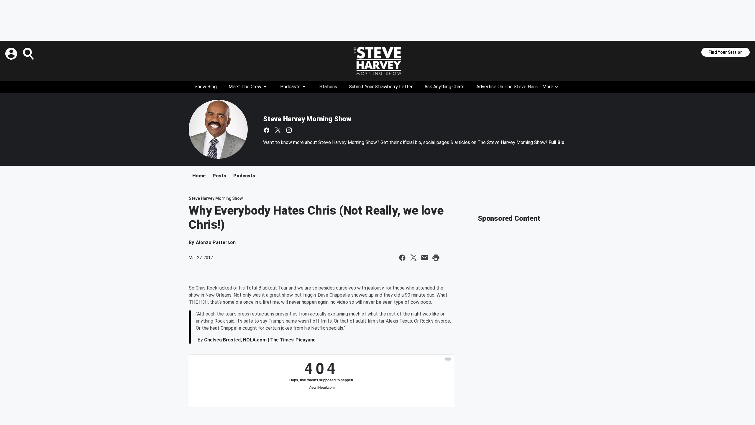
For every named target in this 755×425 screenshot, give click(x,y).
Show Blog (206, 86)
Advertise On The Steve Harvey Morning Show (524, 86)
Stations (328, 86)
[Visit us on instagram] (289, 130)
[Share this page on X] (413, 258)
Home (199, 176)
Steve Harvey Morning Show (307, 119)
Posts (219, 176)
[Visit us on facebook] (266, 130)
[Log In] (11, 54)
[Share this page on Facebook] (402, 258)
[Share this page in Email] (425, 258)
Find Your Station (725, 52)
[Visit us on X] (277, 130)
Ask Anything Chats (444, 86)
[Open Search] (29, 54)
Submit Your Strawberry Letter (381, 86)
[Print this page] (436, 258)
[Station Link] (377, 61)
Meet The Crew (245, 86)
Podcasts (290, 86)
